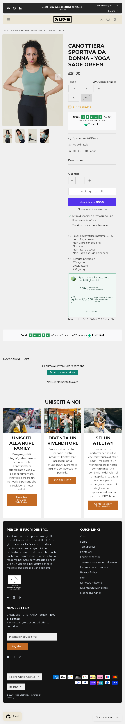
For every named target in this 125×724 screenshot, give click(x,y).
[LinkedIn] (20, 8)
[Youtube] (8, 8)
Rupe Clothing (21, 695)
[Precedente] (37, 8)
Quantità (73, 173)
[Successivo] (88, 8)
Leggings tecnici (90, 557)
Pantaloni (86, 552)
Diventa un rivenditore (94, 587)
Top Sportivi (87, 546)
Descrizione (75, 160)
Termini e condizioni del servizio (99, 562)
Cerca (83, 536)
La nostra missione (91, 582)
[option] (32, 80)
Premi (84, 577)
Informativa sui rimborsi (94, 567)
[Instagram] (14, 8)
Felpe (83, 541)
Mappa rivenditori (91, 592)
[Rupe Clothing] (62, 19)
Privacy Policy (88, 572)
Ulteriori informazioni (92, 311)
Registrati (17, 646)
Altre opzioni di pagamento (92, 209)
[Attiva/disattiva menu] (10, 19)
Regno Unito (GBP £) (105, 5)
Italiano (111, 11)
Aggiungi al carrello (92, 191)
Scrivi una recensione (62, 372)
